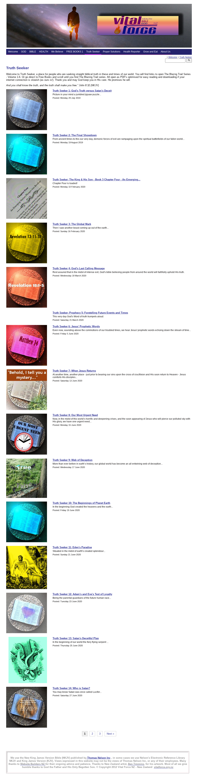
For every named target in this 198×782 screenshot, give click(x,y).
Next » (110, 733)
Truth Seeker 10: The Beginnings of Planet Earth (81, 503)
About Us (165, 51)
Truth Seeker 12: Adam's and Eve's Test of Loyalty (82, 594)
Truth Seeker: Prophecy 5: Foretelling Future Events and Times (90, 312)
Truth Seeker (93, 51)
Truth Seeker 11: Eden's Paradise (72, 547)
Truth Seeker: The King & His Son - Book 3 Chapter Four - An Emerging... (96, 179)
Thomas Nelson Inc (98, 757)
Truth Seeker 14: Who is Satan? (71, 688)
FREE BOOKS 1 (74, 51)
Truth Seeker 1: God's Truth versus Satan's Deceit (82, 90)
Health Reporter (131, 51)
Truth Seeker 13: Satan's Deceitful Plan (76, 638)
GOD (23, 51)
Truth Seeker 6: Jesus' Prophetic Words (76, 326)
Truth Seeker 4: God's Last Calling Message (79, 268)
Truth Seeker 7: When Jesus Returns (74, 370)
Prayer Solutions (111, 51)
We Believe (57, 51)
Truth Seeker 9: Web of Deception (72, 460)
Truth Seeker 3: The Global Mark (72, 224)
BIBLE (32, 51)
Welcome (13, 51)
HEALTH (43, 51)
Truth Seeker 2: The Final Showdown (75, 135)
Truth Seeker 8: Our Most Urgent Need (75, 415)
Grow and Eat (150, 51)
